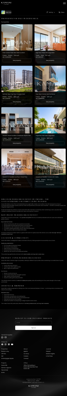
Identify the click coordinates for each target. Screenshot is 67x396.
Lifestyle (48, 351)
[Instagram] (6, 344)
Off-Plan (3, 354)
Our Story (26, 354)
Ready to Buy (5, 351)
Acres (3, 372)
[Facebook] (2, 344)
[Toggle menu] (64, 3)
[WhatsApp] (2, 337)
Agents (26, 351)
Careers (26, 356)
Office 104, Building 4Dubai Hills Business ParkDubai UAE (31, 366)
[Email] (6, 337)
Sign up (33, 328)
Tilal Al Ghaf (4, 370)
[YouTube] (12, 344)
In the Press (49, 356)
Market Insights (50, 354)
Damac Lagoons (6, 367)
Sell (2, 356)
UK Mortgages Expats (7, 358)
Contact (26, 358)
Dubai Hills (4, 365)
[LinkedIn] (9, 344)
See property (17, 60)
